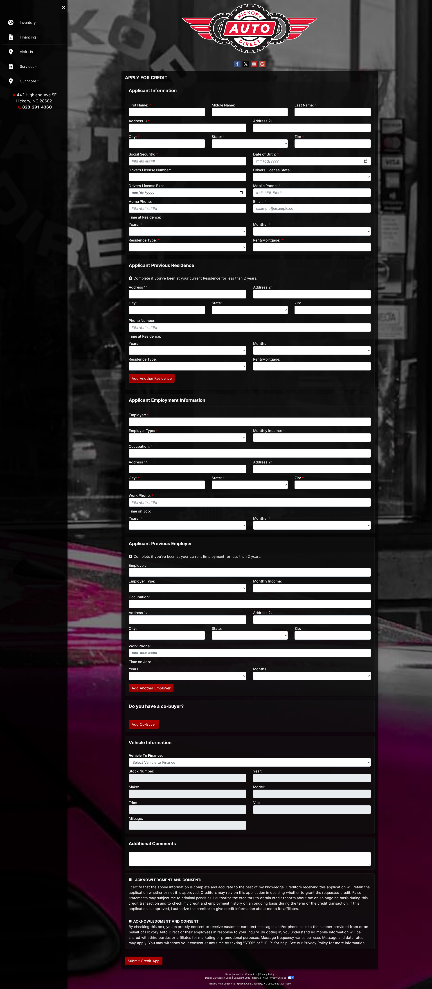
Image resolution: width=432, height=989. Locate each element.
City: (133, 136)
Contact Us (251, 974)
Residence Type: (143, 240)
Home (228, 974)
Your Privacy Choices (275, 977)
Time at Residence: (145, 217)
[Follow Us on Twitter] (246, 64)
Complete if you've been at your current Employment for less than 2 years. (196, 556)
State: (217, 136)
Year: (257, 771)
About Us (238, 974)
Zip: (298, 136)
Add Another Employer (151, 688)
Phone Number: (142, 320)
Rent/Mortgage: (266, 240)
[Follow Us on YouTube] (254, 64)
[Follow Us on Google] (262, 64)
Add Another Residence (152, 378)
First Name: (138, 105)
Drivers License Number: (150, 170)
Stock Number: (141, 771)
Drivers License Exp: (146, 185)
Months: (260, 224)
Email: (258, 201)
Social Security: (142, 154)
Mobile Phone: (265, 185)
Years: (134, 224)
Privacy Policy (316, 943)
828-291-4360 (37, 107)
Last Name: (304, 105)
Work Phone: (140, 495)
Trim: (133, 802)
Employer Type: (142, 430)
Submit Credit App (144, 961)
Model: (259, 787)
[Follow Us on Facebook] (237, 64)
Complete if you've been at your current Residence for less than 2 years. (194, 278)
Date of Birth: (264, 154)
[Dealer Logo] (249, 28)
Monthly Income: (267, 430)
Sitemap (256, 977)
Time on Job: (140, 511)
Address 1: (138, 121)
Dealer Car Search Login (218, 977)
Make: (134, 787)
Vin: (256, 802)
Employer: (137, 415)
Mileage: (136, 818)
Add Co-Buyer (144, 724)
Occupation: (139, 446)
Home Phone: (140, 201)
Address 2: (262, 121)
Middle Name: (223, 105)
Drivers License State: (272, 170)
